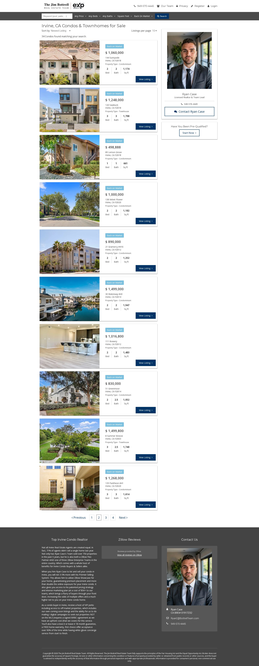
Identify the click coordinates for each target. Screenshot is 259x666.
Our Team (167, 6)
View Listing (145, 79)
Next (122, 518)
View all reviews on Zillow (129, 555)
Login (214, 6)
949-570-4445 (145, 6)
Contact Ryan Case (192, 112)
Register (200, 6)
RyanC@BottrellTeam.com (185, 618)
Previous (79, 518)
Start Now (189, 132)
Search (163, 16)
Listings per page (141, 30)
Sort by (46, 30)
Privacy (183, 6)
